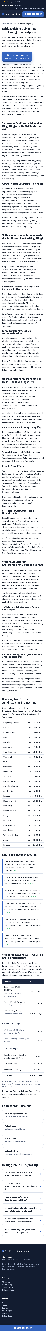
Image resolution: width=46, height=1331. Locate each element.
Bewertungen (7, 1311)
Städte (9, 24)
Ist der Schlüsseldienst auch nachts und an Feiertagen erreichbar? (21, 1209)
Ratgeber (5, 1308)
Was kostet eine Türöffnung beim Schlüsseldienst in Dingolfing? (20, 1173)
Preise (4, 1303)
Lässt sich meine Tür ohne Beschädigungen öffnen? (16, 1198)
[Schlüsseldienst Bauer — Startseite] (11, 14)
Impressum (6, 1313)
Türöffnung (6, 1282)
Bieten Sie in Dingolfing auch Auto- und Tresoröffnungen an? (20, 1231)
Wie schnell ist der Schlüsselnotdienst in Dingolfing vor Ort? (21, 1186)
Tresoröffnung (7, 1287)
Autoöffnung (7, 1285)
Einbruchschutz (8, 1290)
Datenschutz (7, 1316)
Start (4, 24)
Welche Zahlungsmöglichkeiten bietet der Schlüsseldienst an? (19, 1220)
